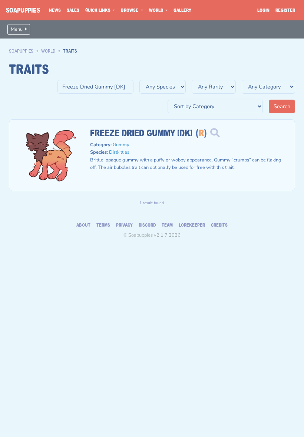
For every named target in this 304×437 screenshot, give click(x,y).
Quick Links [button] (98, 10)
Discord (147, 224)
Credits (219, 224)
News (55, 10)
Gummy (121, 144)
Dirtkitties (119, 152)
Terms (103, 224)
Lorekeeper (192, 224)
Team (167, 224)
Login (263, 10)
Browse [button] (130, 10)
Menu (17, 29)
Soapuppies (23, 10)
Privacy (124, 224)
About (83, 224)
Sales (73, 10)
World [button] (156, 10)
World (48, 51)
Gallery (182, 10)
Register (285, 10)
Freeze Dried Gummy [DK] (141, 132)
